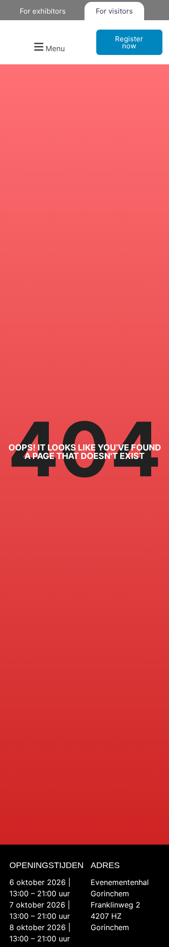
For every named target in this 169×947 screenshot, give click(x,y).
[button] (48, 47)
